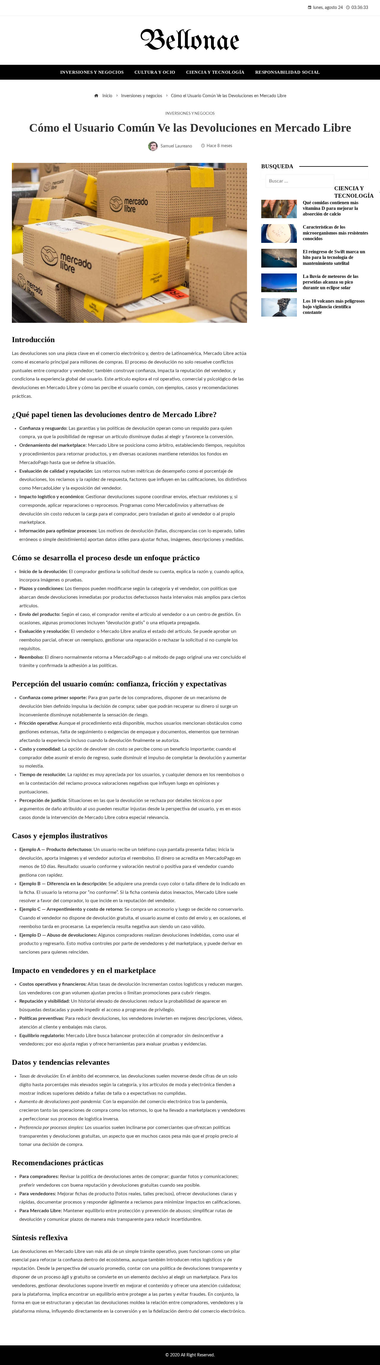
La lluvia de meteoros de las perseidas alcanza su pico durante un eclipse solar (330, 282)
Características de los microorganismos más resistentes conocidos (335, 232)
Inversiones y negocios (190, 113)
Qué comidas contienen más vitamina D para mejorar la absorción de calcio (330, 208)
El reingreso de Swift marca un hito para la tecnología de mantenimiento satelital (334, 257)
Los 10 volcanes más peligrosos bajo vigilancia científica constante (334, 306)
